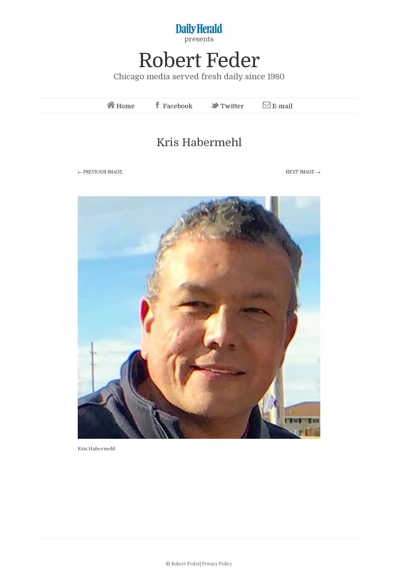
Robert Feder (199, 60)
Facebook (177, 106)
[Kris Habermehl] (199, 317)
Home (125, 106)
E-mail (282, 106)
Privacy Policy (217, 564)
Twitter (232, 106)
